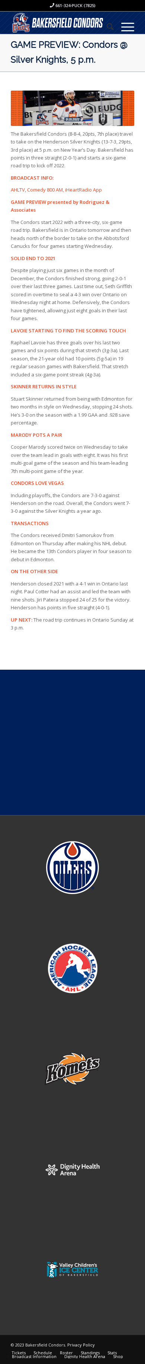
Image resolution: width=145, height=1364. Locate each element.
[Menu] (124, 26)
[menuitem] (106, 26)
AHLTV (18, 189)
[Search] (106, 26)
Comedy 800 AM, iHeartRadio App (65, 189)
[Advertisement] (72, 742)
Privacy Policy (81, 1345)
